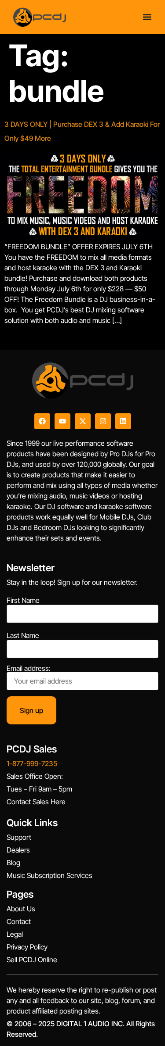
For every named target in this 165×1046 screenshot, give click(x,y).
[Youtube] (62, 421)
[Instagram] (103, 421)
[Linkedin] (123, 421)
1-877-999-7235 (32, 763)
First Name (23, 600)
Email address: (29, 669)
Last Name (23, 635)
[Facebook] (42, 421)
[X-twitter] (83, 421)
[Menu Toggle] (147, 16)
